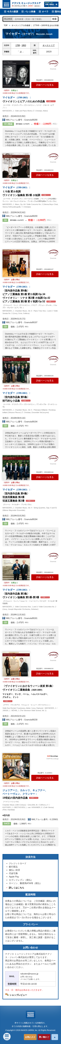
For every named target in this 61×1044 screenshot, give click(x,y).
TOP (6, 25)
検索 (54, 19)
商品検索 (8, 19)
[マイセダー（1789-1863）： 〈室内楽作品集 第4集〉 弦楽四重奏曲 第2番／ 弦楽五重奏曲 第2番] (16, 467)
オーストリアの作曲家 (21, 25)
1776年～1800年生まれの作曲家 (47, 25)
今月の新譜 (12, 11)
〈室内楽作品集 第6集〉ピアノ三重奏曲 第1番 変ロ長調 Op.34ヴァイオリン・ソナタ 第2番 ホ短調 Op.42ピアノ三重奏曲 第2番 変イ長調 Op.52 (29, 294)
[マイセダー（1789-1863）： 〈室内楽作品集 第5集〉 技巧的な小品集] (16, 370)
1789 (17, 45)
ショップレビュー (18, 995)
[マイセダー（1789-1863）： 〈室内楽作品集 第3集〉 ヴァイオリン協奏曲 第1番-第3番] (16, 566)
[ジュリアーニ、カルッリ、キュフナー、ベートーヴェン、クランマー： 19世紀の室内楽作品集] (16, 767)
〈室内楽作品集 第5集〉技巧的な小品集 (17, 397)
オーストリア (49, 45)
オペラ (45, 11)
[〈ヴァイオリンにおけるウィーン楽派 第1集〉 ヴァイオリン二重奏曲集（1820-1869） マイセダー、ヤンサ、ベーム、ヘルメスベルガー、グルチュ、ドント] (16, 664)
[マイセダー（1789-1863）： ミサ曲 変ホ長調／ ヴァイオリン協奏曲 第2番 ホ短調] (16, 165)
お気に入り (30, 1037)
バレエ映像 (30, 11)
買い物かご (44, 1037)
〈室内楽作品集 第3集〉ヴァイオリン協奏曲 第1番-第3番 (26, 593)
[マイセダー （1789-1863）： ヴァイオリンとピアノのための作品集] (16, 74)
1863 (24, 45)
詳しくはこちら (16, 887)
